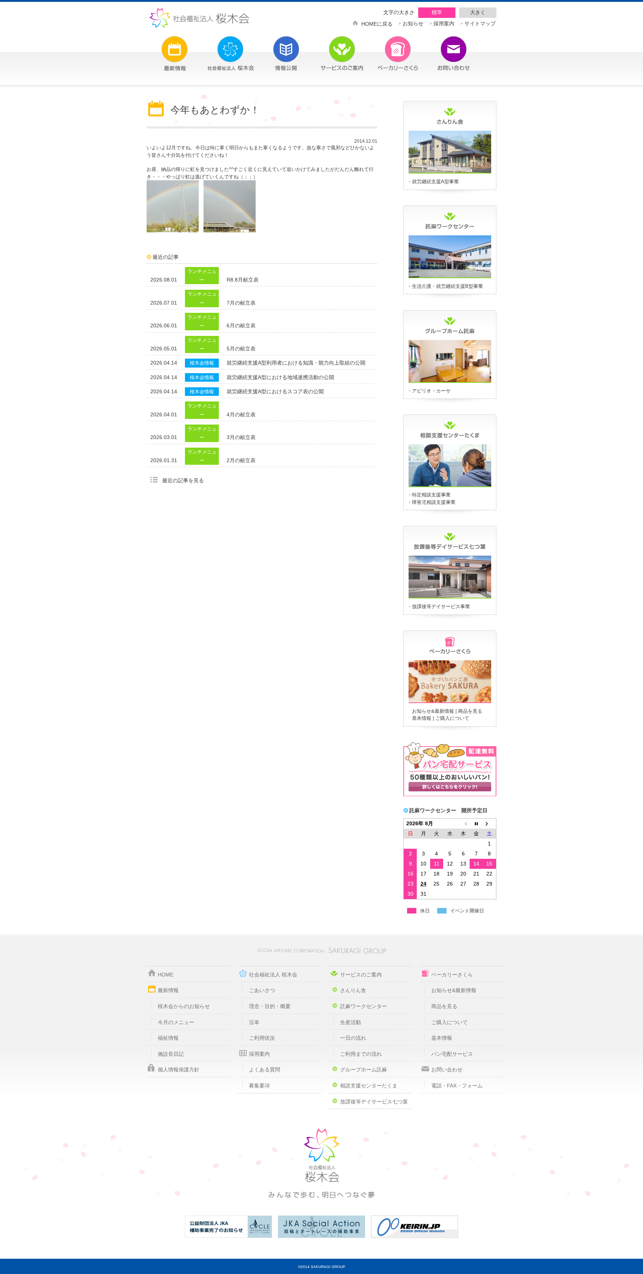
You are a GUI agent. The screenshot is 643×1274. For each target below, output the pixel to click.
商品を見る (470, 711)
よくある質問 (264, 1070)
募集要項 (259, 1086)
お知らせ (413, 22)
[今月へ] (476, 823)
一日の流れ (353, 1038)
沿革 (254, 1022)
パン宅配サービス (452, 1054)
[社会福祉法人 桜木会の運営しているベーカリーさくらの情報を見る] (387, 49)
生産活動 (350, 1022)
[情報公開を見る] (275, 49)
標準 (437, 12)
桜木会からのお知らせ (184, 1006)
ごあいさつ (262, 990)
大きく (478, 12)
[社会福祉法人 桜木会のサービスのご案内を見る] (331, 49)
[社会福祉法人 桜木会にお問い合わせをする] (442, 49)
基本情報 (421, 718)
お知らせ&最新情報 (433, 711)
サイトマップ (480, 22)
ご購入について (452, 718)
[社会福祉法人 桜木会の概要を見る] (219, 49)
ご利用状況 (262, 1038)
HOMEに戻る (377, 23)
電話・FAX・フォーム (457, 1086)
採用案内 (444, 22)
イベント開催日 (467, 911)
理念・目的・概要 (270, 1006)
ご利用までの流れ (361, 1054)
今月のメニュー (176, 1022)
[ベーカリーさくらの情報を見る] (449, 702)
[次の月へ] (489, 823)
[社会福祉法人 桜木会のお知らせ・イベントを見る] (163, 49)
